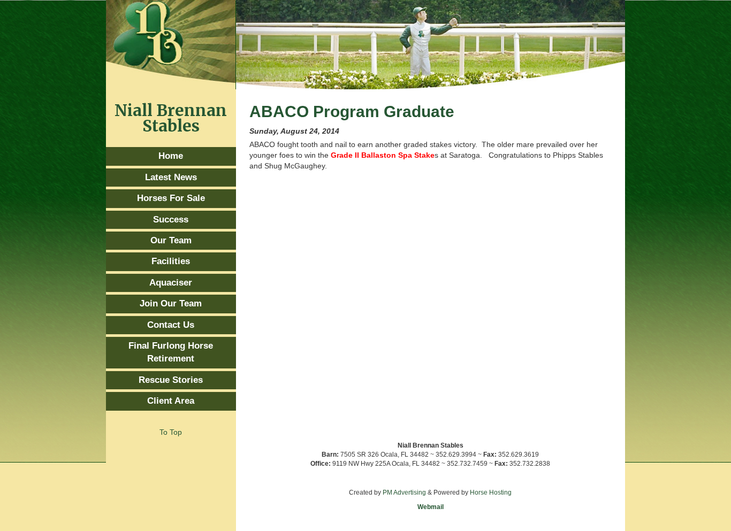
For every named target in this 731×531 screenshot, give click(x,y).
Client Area (170, 401)
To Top (170, 432)
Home (170, 156)
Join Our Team (171, 303)
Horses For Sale (171, 198)
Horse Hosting (491, 492)
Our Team (171, 240)
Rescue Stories (171, 380)
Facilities (170, 261)
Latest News (171, 177)
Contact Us (170, 325)
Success (170, 219)
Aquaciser (170, 283)
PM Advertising (404, 492)
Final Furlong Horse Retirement (170, 352)
